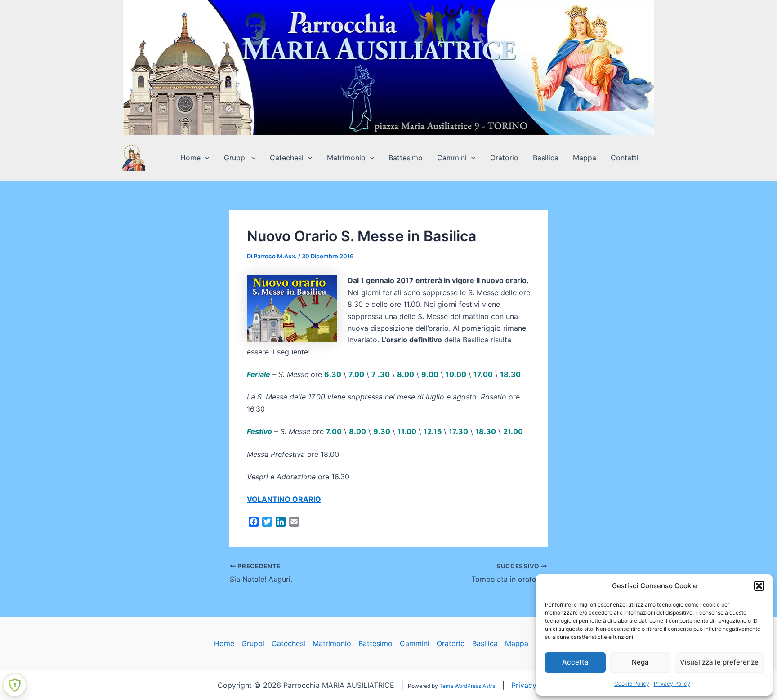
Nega (640, 662)
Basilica (545, 157)
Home (190, 157)
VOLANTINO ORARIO (284, 499)
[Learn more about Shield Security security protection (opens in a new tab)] (15, 685)
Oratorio (504, 157)
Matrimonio (346, 157)
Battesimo (405, 157)
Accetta (575, 662)
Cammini (452, 157)
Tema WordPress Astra (467, 685)
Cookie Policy (631, 683)
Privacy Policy (672, 683)
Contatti (625, 157)
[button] (759, 585)
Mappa (584, 157)
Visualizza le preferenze (719, 662)
